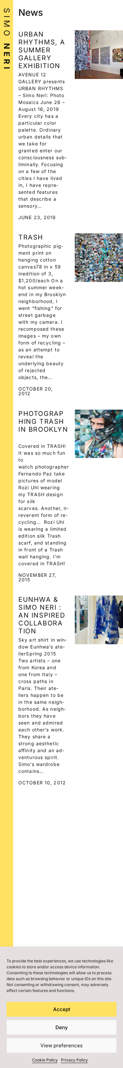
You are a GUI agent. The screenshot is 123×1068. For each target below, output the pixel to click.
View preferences (61, 1045)
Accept (61, 1009)
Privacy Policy (74, 1059)
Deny (61, 1027)
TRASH (30, 237)
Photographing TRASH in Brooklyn (43, 421)
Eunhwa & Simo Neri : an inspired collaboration (41, 615)
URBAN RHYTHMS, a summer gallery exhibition (41, 50)
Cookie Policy (45, 1059)
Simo (6, 40)
